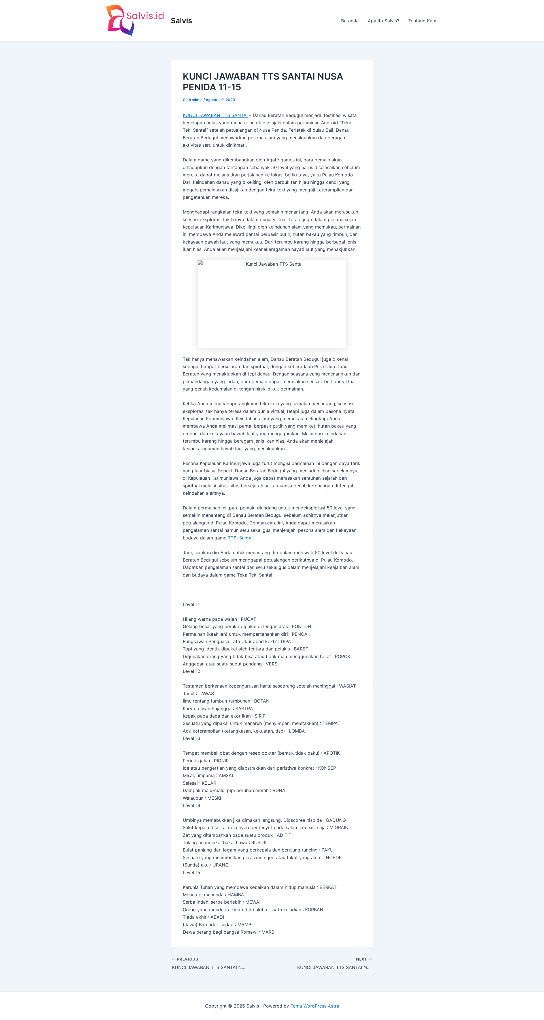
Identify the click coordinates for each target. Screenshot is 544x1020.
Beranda (350, 21)
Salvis (181, 20)
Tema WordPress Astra (314, 1006)
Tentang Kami (422, 21)
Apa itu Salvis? (383, 21)
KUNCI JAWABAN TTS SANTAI (215, 115)
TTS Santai (240, 538)
